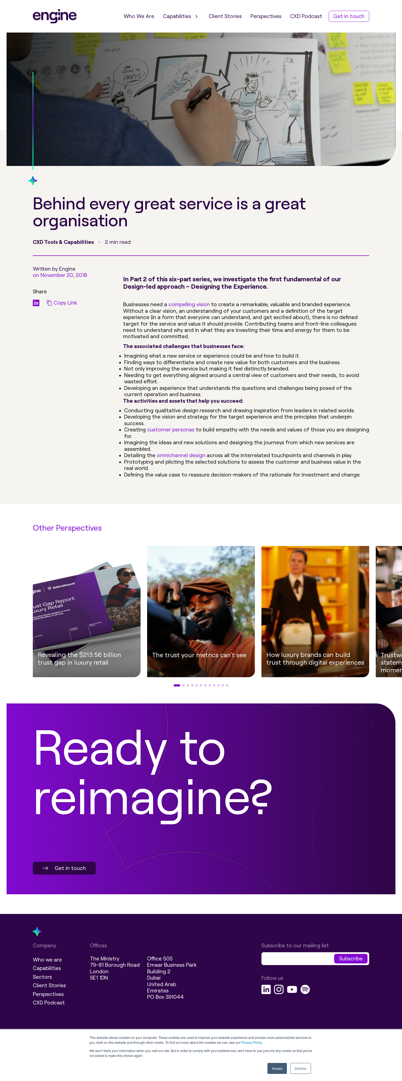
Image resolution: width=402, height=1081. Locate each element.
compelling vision (189, 304)
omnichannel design (181, 455)
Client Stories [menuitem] (225, 16)
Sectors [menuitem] (42, 977)
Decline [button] (300, 1068)
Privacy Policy (251, 1042)
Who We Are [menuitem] (139, 16)
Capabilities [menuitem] (177, 16)
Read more (187, 674)
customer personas (170, 430)
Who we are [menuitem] (47, 960)
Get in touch (70, 868)
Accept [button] (277, 1068)
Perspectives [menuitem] (265, 16)
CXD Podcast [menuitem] (306, 16)
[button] (14, 617)
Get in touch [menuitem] (349, 16)
